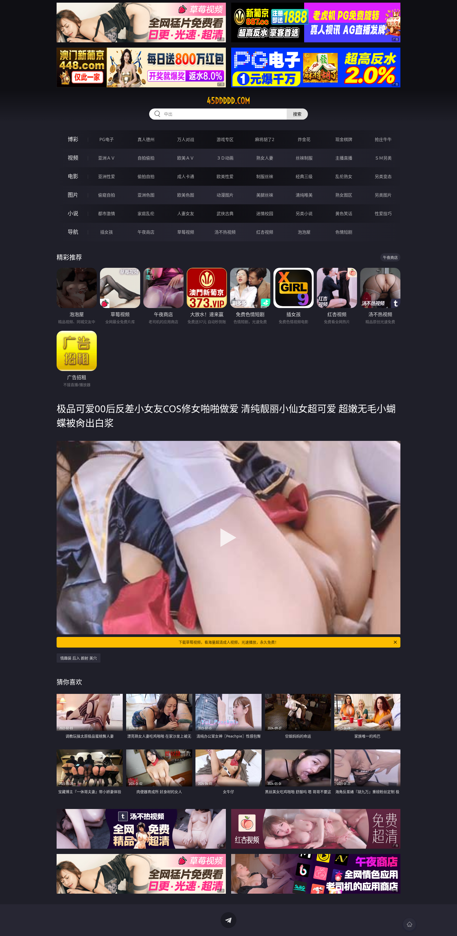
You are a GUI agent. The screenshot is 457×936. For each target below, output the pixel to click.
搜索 (297, 114)
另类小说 (304, 213)
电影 (73, 176)
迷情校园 (264, 213)
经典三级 (304, 176)
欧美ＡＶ (185, 158)
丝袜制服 (304, 158)
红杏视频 (264, 232)
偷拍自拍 (146, 176)
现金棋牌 (343, 139)
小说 (73, 213)
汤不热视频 (225, 232)
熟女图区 (343, 195)
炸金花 (304, 139)
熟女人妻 (264, 158)
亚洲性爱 (106, 176)
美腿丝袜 (264, 195)
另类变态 (383, 176)
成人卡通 (185, 176)
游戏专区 (225, 139)
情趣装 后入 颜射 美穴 (78, 658)
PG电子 (106, 139)
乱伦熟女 (343, 176)
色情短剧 (343, 232)
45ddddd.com (228, 100)
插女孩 (106, 232)
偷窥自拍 (106, 195)
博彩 (73, 139)
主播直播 (343, 158)
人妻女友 (185, 213)
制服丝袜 (264, 176)
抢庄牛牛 (383, 139)
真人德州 (146, 139)
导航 (73, 232)
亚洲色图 (146, 195)
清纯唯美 (304, 195)
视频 (73, 157)
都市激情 (106, 213)
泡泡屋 (304, 232)
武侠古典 (225, 213)
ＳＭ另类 (383, 158)
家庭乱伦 (146, 213)
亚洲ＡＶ (106, 158)
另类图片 (383, 195)
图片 (73, 194)
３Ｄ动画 (225, 158)
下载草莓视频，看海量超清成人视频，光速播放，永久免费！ (228, 642)
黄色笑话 (343, 213)
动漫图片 (225, 195)
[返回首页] (409, 924)
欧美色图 (185, 195)
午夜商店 (146, 232)
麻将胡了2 (264, 139)
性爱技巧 (383, 213)
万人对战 (185, 139)
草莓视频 (185, 232)
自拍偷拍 (146, 158)
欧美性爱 (225, 176)
